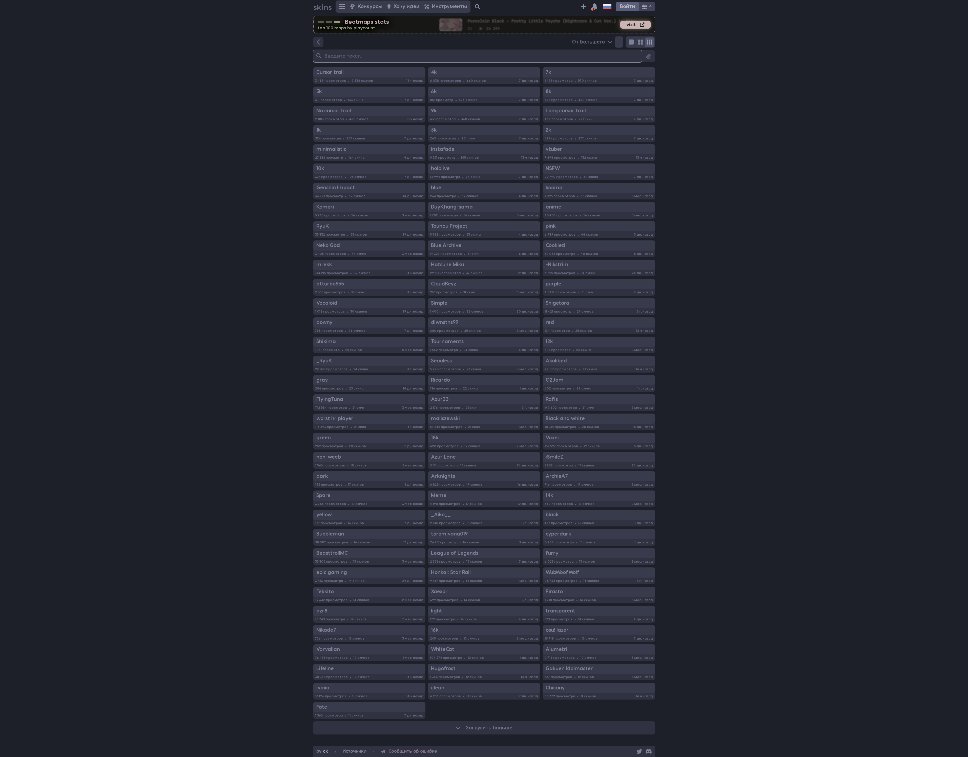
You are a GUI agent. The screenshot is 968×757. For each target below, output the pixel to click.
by (322, 751)
